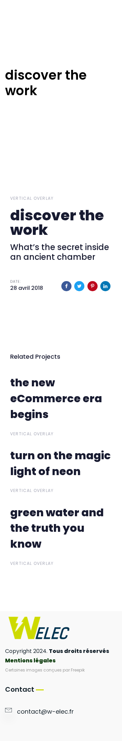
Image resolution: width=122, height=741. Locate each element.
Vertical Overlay (32, 198)
